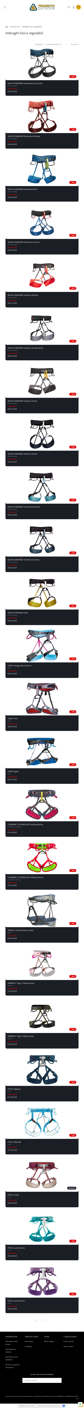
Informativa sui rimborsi (10, 1350)
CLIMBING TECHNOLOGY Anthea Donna (25, 824)
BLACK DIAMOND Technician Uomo (23, 559)
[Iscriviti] (59, 1380)
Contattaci (28, 1346)
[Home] (6, 27)
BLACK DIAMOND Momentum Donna (24, 136)
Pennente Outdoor (15, 1396)
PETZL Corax (13, 1195)
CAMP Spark (13, 771)
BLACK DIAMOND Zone (18, 612)
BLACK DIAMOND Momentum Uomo (24, 242)
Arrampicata (15, 26)
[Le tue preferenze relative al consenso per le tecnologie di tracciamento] (80, 1404)
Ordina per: (39, 44)
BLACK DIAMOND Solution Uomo (22, 401)
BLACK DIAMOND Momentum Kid (22, 189)
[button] (4, 7)
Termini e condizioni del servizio (12, 1366)
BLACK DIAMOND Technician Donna (24, 507)
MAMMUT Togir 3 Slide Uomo (21, 1036)
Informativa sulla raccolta (27, 1405)
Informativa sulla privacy (11, 1342)
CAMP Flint (13, 718)
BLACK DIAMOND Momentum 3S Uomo (25, 83)
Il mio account (69, 1341)
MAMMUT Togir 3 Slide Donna (21, 983)
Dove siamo (29, 1341)
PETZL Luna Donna (16, 1248)
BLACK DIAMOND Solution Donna (23, 295)
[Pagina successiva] (48, 1320)
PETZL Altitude (14, 1142)
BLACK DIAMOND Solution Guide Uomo (25, 348)
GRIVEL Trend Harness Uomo (21, 930)
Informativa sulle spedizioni (11, 1358)
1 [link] (36, 1320)
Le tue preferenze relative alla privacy (48, 1405)
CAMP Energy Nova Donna (19, 665)
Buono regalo (49, 1341)
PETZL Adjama (14, 1089)
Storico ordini (68, 1346)
